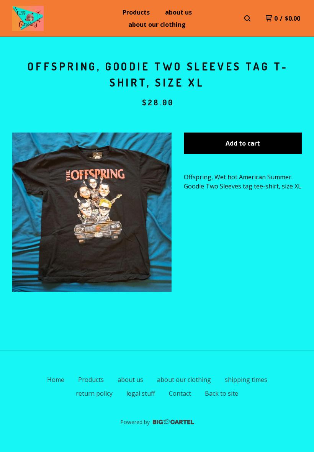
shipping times (246, 379)
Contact (180, 393)
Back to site (221, 393)
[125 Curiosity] (28, 18)
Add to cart (243, 143)
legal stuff (140, 393)
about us (178, 12)
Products (136, 12)
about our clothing (157, 24)
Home (55, 379)
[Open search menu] (247, 18)
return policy (94, 393)
